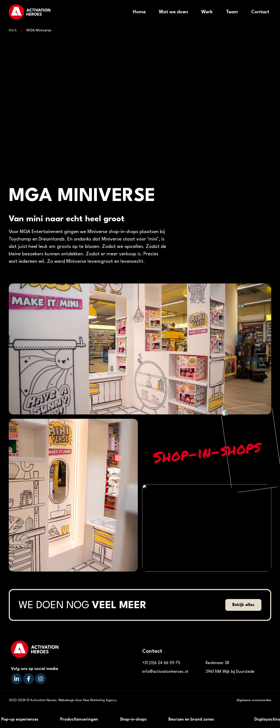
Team (232, 12)
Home (139, 12)
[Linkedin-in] (16, 678)
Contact (260, 12)
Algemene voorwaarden (253, 700)
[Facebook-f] (28, 678)
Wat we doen (173, 12)
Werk (207, 12)
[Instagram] (40, 678)
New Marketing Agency (99, 700)
